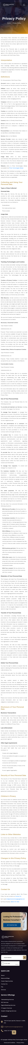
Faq (2, 987)
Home (9, 23)
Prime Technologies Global (16, 168)
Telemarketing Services (7, 999)
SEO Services (4, 1002)
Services (3, 989)
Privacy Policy (20, 1042)
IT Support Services (6, 1008)
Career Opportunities (7, 981)
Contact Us (18, 896)
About (3, 975)
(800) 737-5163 (15, 902)
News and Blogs (5, 978)
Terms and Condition (9, 1042)
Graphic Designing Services (8, 1011)
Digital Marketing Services (8, 1005)
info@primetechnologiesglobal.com (15, 899)
